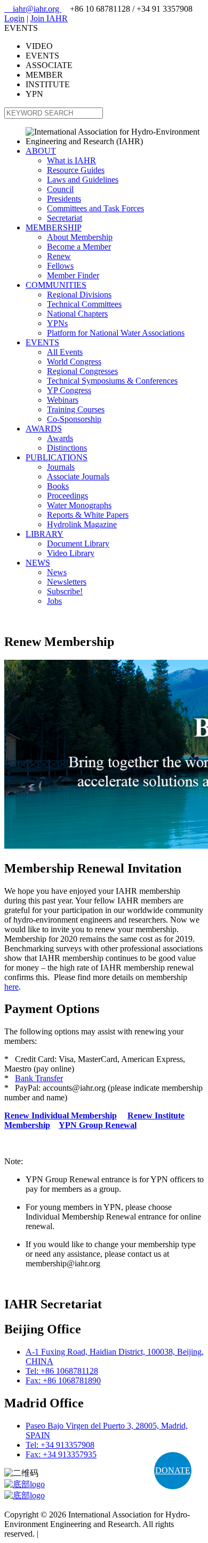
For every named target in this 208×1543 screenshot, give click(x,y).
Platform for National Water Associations (116, 332)
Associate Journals (78, 476)
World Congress (74, 361)
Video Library (70, 553)
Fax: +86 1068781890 (63, 1380)
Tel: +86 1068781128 (62, 1370)
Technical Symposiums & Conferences (112, 380)
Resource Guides (76, 170)
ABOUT (41, 150)
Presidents (64, 198)
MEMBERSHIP (54, 227)
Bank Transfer (39, 1078)
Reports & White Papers (88, 514)
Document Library (78, 543)
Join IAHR (49, 18)
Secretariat (64, 217)
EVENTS (42, 342)
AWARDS (44, 428)
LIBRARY (44, 533)
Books (58, 486)
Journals (61, 466)
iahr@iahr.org (32, 8)
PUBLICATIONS (56, 457)
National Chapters (77, 313)
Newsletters (66, 581)
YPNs (57, 323)
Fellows (60, 265)
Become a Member (79, 246)
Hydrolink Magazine (82, 524)
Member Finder (73, 275)
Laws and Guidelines (82, 179)
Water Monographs (79, 505)
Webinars (62, 399)
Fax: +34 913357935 (61, 1454)
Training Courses (76, 409)
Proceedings (67, 495)
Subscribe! (65, 591)
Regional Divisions (79, 294)
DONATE (172, 1470)
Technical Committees (84, 304)
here (11, 986)
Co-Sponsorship (74, 419)
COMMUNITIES (56, 284)
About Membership (80, 237)
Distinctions (67, 447)
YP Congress (69, 390)
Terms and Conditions (78, 1533)
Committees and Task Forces (95, 208)
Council (60, 189)
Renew (59, 256)
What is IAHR (71, 160)
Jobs (54, 600)
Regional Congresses (82, 371)
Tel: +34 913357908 (60, 1444)
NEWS (38, 562)
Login (14, 18)
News (57, 572)
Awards (60, 438)
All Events (65, 351)
